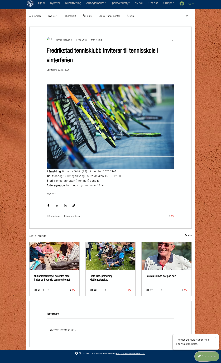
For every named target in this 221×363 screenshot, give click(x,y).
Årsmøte (87, 16)
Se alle (188, 235)
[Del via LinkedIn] (65, 205)
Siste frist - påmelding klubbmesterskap (101, 277)
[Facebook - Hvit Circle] (76, 353)
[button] (73, 3)
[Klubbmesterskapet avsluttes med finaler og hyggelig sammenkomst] (54, 256)
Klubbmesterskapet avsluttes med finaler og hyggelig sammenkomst (52, 277)
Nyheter (52, 16)
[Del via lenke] (73, 205)
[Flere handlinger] (172, 40)
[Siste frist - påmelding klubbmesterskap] (111, 256)
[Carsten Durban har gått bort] (166, 256)
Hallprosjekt (70, 16)
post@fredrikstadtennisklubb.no (130, 353)
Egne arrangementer (109, 16)
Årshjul (130, 16)
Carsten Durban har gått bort (161, 276)
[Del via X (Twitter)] (56, 205)
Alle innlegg (35, 16)
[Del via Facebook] (48, 205)
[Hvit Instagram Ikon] (80, 353)
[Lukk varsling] (215, 337)
